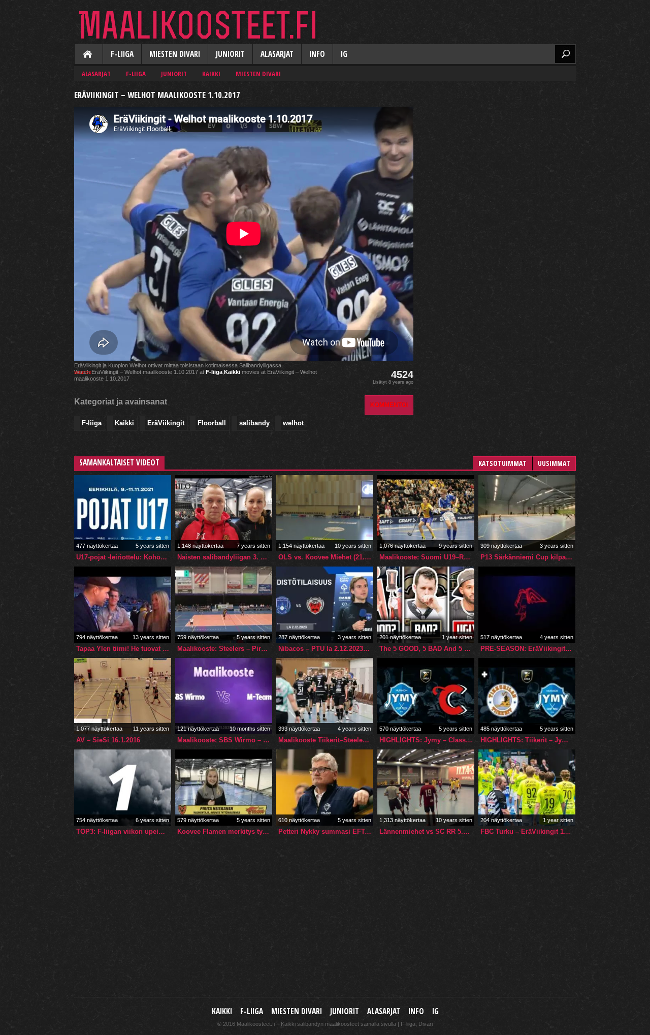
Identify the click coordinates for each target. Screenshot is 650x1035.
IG (344, 54)
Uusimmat (554, 463)
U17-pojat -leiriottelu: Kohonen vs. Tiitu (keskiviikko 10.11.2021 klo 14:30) (123, 557)
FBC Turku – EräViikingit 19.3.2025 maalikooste (527, 831)
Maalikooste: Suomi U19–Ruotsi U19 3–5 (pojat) (426, 557)
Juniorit (230, 54)
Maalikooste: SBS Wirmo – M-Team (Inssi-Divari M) (224, 740)
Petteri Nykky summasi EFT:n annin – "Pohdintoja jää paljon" (325, 831)
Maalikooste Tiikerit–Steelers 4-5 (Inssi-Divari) (325, 740)
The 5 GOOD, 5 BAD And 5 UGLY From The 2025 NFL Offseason (426, 648)
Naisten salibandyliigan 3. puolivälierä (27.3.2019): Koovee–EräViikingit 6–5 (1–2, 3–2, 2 (224, 557)
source (82, 372)
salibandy (254, 423)
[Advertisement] (500, 150)
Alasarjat (277, 54)
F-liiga (122, 54)
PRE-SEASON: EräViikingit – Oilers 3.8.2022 (527, 648)
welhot (293, 423)
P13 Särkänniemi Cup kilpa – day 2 (527, 557)
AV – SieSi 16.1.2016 (108, 740)
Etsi (565, 54)
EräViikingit (165, 423)
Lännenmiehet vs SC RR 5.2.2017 (426, 831)
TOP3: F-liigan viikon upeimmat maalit (123, 831)
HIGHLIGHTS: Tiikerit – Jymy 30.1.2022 (527, 740)
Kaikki (88, 55)
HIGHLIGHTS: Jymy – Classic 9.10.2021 (426, 740)
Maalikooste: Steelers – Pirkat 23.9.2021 (224, 648)
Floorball (212, 423)
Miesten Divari (174, 54)
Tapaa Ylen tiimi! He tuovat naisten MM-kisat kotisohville (123, 648)
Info (317, 54)
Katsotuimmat (502, 463)
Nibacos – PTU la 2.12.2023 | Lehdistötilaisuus (325, 648)
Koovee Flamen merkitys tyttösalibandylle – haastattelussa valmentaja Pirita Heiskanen (224, 831)
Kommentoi (389, 404)
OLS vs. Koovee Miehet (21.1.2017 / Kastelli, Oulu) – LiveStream (325, 557)
